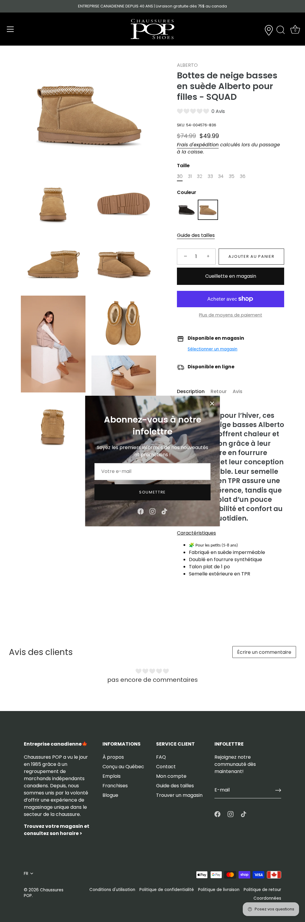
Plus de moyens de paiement (230, 315)
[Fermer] (212, 403)
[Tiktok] (164, 510)
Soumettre (152, 492)
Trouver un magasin (179, 795)
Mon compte (171, 776)
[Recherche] (280, 30)
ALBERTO (187, 65)
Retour (219, 391)
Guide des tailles (196, 235)
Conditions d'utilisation (112, 889)
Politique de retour (262, 889)
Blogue (110, 795)
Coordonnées (267, 898)
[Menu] (10, 29)
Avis (237, 391)
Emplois (111, 776)
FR (26, 873)
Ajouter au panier (251, 256)
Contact (166, 766)
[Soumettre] (278, 790)
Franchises (115, 785)
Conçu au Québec (123, 766)
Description (191, 391)
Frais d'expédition (198, 144)
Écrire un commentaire (264, 652)
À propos (113, 757)
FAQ (161, 757)
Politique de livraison (218, 889)
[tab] (194, 391)
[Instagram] (152, 510)
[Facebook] (141, 510)
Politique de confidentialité (166, 889)
